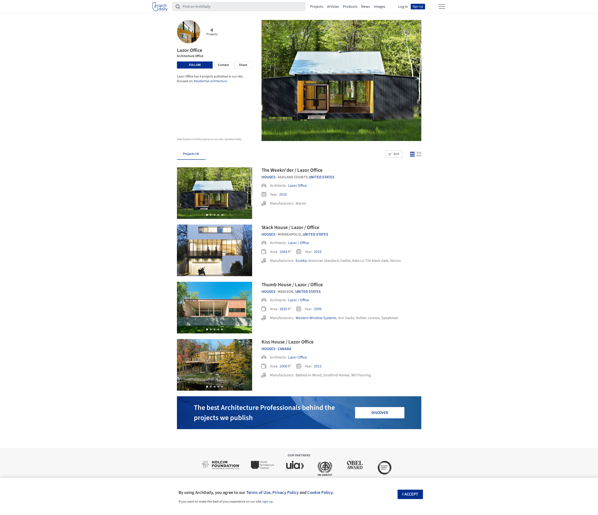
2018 (283, 194)
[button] (393, 154)
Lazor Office (297, 185)
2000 (283, 366)
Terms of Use (258, 492)
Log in (403, 6)
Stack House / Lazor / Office (290, 227)
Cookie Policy (319, 492)
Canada (284, 348)
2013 (317, 366)
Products (350, 6)
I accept (410, 494)
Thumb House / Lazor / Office (292, 284)
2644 (283, 251)
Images (379, 6)
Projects (316, 6)
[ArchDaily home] (160, 6)
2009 (317, 309)
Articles (333, 6)
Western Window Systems (316, 317)
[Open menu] (442, 6)
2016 (317, 251)
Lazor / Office (298, 242)
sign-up (267, 501)
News (365, 6)
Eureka (301, 260)
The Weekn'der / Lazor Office (292, 170)
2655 (283, 309)
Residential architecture (210, 81)
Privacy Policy (285, 492)
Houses (268, 177)
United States (321, 177)
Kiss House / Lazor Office (288, 341)
